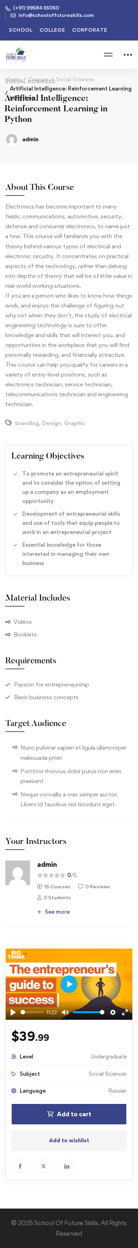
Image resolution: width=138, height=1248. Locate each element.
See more (57, 911)
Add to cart (74, 1114)
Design (51, 423)
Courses (38, 79)
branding (27, 423)
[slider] (32, 1012)
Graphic (74, 423)
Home (13, 79)
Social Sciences (75, 79)
